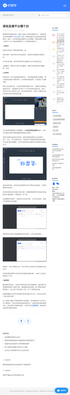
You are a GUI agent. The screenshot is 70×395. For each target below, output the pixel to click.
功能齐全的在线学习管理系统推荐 (17, 344)
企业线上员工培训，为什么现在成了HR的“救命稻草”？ (60, 59)
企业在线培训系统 (59, 119)
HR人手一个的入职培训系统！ (60, 92)
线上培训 (55, 130)
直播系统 (55, 127)
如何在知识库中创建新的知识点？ (58, 160)
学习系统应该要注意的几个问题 (16, 347)
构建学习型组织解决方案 (58, 200)
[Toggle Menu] (64, 6)
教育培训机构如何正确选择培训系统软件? (20, 340)
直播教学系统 (57, 123)
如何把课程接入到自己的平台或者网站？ (58, 150)
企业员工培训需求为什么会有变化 (17, 350)
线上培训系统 (57, 134)
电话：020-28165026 (55, 188)
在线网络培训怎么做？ (13, 337)
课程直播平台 (18, 37)
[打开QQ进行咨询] (53, 184)
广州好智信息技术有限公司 (31, 391)
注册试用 (35, 305)
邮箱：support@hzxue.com (58, 192)
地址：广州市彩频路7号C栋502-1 (58, 196)
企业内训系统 (57, 116)
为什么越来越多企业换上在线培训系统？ (60, 85)
